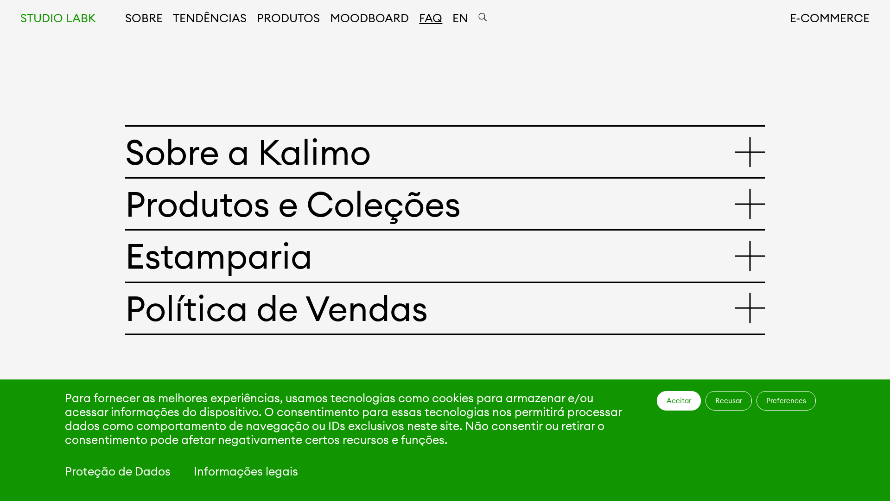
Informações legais (246, 471)
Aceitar (679, 400)
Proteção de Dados (118, 471)
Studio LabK (58, 18)
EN (460, 18)
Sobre (144, 18)
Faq (430, 18)
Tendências (210, 18)
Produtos (288, 18)
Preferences (786, 400)
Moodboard (369, 18)
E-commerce (830, 18)
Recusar (728, 400)
